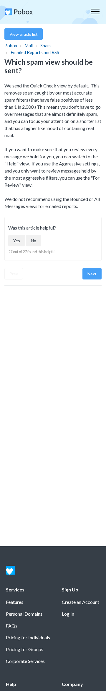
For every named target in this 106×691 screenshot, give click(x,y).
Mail (28, 45)
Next (92, 273)
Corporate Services (25, 661)
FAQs (11, 625)
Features (14, 602)
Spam (45, 45)
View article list (23, 34)
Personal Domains (24, 614)
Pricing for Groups (24, 649)
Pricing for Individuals (28, 637)
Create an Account (80, 602)
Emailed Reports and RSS (35, 52)
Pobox (10, 45)
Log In (68, 614)
